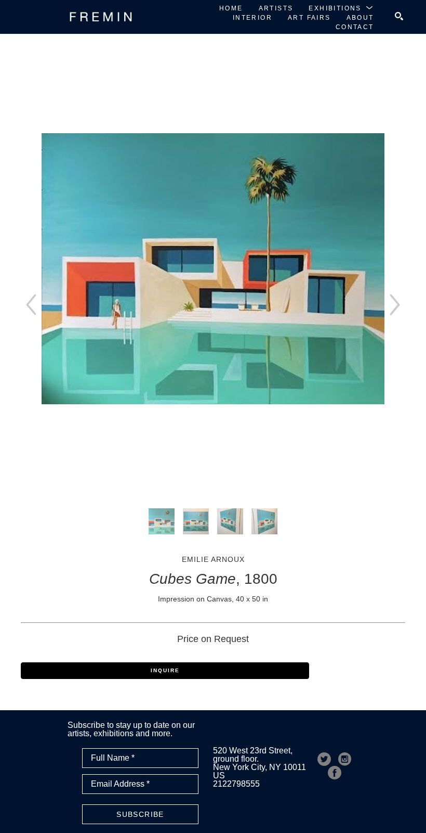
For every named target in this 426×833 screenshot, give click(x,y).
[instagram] (345, 759)
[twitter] (324, 759)
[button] (341, 8)
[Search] (399, 16)
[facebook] (334, 772)
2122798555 (236, 783)
